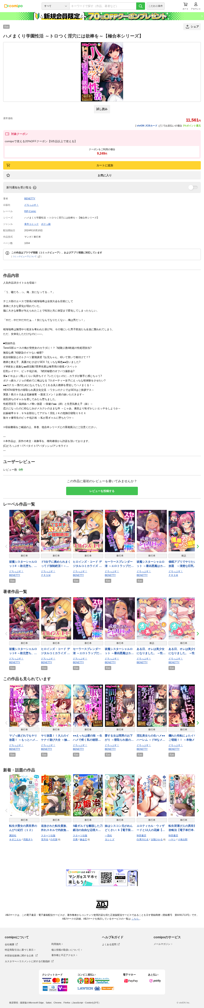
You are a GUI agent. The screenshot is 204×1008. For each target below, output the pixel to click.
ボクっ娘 (46, 224)
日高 (75, 839)
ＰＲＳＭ (46, 575)
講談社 (12, 835)
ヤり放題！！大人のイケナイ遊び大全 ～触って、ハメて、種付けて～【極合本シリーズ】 (55, 738)
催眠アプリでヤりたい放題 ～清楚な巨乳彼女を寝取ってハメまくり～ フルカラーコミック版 (182, 564)
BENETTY (29, 198)
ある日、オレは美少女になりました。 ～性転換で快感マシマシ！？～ (183, 651)
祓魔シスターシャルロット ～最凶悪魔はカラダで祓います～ (151, 564)
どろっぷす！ (31, 205)
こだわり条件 (155, 6)
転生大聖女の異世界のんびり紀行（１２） (23, 828)
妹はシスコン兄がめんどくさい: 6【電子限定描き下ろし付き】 (119, 828)
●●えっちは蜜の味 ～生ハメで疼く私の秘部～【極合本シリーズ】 (87, 738)
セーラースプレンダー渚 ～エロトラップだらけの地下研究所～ (119, 564)
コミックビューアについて (25, 256)
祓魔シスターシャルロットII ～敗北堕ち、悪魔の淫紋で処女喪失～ (23, 564)
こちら (135, 918)
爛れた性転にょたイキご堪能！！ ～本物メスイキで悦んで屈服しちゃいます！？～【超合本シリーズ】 (183, 738)
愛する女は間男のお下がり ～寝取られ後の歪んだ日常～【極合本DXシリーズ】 (119, 738)
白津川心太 (143, 839)
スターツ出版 (48, 835)
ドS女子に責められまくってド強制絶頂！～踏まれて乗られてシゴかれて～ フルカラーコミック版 (56, 564)
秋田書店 (141, 835)
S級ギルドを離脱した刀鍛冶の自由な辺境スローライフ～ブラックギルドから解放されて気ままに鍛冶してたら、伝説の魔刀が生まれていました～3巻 (88, 828)
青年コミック (31, 224)
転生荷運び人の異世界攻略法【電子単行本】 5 (184, 828)
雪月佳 (44, 839)
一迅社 (108, 835)
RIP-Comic (30, 211)
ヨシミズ (109, 839)
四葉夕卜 (28, 839)
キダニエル (15, 839)
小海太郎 (182, 839)
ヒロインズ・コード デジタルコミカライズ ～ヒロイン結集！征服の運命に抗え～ (87, 564)
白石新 (54, 839)
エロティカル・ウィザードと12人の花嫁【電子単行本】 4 (151, 828)
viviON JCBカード (147, 125)
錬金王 (83, 839)
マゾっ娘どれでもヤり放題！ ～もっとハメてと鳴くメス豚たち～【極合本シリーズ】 (23, 738)
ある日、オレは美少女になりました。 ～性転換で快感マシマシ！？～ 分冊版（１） (151, 651)
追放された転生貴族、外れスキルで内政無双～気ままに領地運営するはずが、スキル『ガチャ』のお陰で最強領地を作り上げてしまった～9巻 (55, 828)
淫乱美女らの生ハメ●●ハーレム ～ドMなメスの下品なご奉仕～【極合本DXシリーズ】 (151, 738)
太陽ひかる (157, 839)
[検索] (140, 6)
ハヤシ (172, 839)
